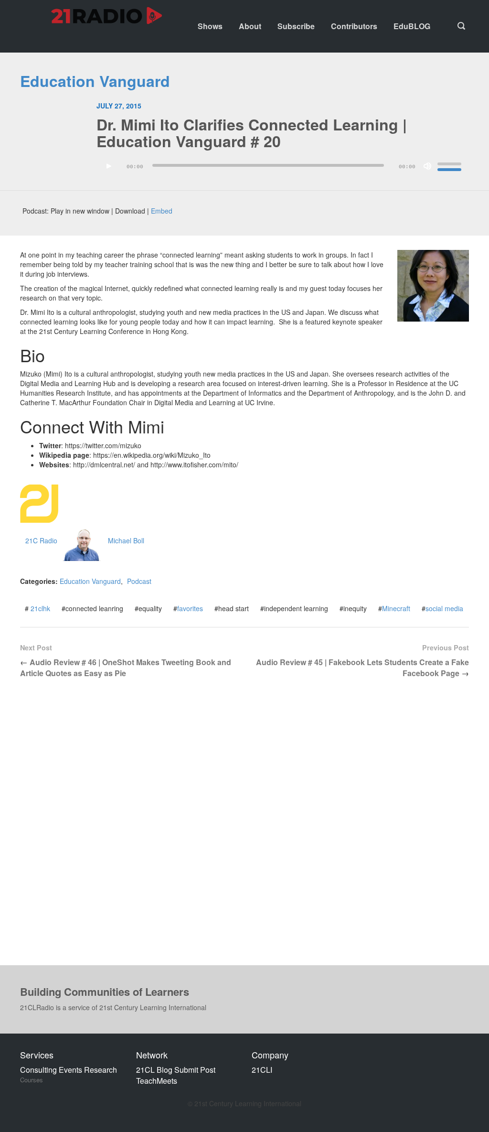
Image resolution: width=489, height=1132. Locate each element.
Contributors (354, 26)
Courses (31, 1080)
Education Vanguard (95, 81)
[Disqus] (244, 829)
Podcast (139, 581)
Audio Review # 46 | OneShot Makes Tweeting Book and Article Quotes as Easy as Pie (125, 668)
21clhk (40, 608)
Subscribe (296, 26)
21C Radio (41, 540)
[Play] (109, 166)
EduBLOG (411, 26)
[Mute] (427, 166)
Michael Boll (126, 540)
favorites (190, 608)
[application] (282, 169)
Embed (161, 211)
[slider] (450, 165)
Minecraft (396, 608)
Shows (210, 26)
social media (444, 608)
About (250, 26)
